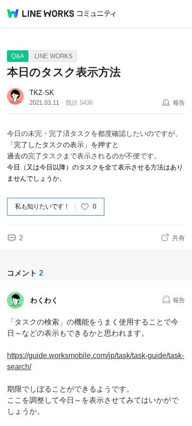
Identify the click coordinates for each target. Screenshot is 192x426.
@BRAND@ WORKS (40, 13)
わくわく (44, 300)
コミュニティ (96, 13)
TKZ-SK (41, 92)
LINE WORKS (53, 56)
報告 (179, 102)
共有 (178, 238)
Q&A (17, 56)
